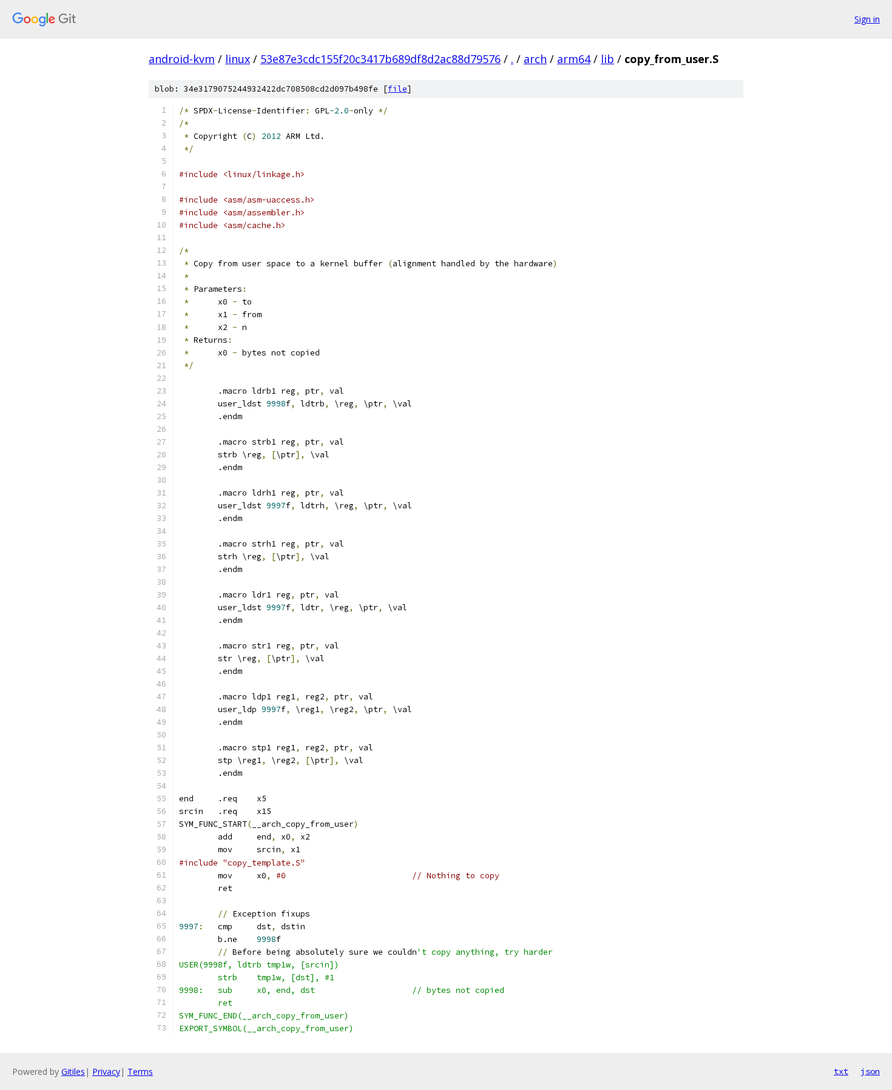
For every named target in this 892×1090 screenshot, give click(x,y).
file (397, 89)
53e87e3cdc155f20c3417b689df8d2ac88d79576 (380, 59)
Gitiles (73, 1071)
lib (607, 59)
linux (237, 59)
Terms (140, 1071)
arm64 (573, 59)
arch (535, 59)
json (870, 1071)
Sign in (867, 19)
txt (841, 1071)
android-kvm (182, 59)
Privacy (106, 1071)
